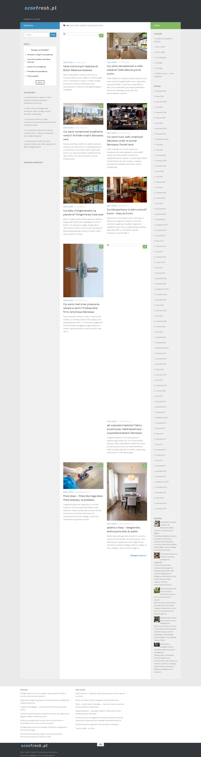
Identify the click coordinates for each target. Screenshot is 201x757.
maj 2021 (159, 252)
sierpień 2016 (161, 493)
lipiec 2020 (160, 305)
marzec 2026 (161, 118)
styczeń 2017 (161, 466)
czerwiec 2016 (161, 503)
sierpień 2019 (161, 353)
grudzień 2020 (161, 278)
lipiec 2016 (160, 498)
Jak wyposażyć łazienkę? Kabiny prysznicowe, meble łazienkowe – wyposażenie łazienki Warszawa (125, 429)
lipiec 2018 (160, 369)
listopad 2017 (161, 412)
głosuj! (40, 82)
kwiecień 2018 (161, 385)
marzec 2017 (161, 455)
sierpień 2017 (161, 428)
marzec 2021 (161, 262)
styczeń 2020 (161, 337)
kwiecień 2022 (161, 193)
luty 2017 (159, 460)
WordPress (33, 755)
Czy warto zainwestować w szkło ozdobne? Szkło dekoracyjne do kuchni (125, 70)
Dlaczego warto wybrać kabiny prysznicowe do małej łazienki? (168, 620)
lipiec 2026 (160, 96)
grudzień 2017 (161, 407)
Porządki (159, 63)
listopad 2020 (161, 284)
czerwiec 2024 (161, 166)
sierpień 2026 (161, 91)
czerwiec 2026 (161, 102)
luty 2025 (159, 150)
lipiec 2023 (160, 171)
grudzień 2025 (161, 128)
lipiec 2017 (160, 434)
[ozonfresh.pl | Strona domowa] (42, 8)
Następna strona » (139, 555)
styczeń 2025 (161, 155)
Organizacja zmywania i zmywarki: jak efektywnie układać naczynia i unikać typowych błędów (165, 527)
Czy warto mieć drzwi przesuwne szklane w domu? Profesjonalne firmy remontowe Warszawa (81, 308)
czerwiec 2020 (161, 310)
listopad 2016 (161, 476)
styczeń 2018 (161, 401)
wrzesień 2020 (161, 294)
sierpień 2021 (161, 236)
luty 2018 (159, 396)
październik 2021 (162, 225)
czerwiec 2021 (161, 246)
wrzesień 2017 (161, 423)
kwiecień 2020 (161, 321)
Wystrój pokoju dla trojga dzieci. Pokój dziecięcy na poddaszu (97, 724)
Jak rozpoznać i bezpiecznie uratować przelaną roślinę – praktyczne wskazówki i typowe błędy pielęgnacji (39, 133)
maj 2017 (159, 444)
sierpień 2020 (161, 300)
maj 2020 (159, 316)
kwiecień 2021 (161, 257)
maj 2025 (159, 145)
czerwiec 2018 (161, 375)
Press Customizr (49, 755)
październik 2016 (162, 482)
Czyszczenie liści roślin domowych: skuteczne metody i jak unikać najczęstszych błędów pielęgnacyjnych (40, 144)
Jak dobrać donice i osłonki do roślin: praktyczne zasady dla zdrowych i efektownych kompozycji (38, 100)
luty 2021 (159, 268)
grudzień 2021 (161, 214)
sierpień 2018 (161, 364)
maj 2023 (159, 177)
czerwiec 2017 (161, 439)
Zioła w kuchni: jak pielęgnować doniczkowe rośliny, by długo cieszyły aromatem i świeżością (37, 111)
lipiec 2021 (160, 241)
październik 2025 (162, 139)
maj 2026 (159, 107)
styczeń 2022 (161, 209)
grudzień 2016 (161, 471)
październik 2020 (162, 289)
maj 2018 (159, 380)
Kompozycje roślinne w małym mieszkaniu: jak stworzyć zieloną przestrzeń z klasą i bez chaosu (40, 122)
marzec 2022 (161, 198)
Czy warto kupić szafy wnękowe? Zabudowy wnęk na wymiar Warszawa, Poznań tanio (125, 140)
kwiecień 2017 (161, 450)
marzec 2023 (161, 182)
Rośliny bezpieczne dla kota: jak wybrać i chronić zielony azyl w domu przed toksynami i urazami (165, 594)
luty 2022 (159, 203)
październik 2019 (162, 348)
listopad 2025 (161, 134)
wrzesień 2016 (161, 487)
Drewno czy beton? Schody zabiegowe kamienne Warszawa (97, 700)
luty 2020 (159, 332)
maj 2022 (159, 187)
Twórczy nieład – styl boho (85, 728)
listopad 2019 (161, 343)
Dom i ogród (68, 63)
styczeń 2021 (161, 273)
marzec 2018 (161, 391)
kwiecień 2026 (161, 112)
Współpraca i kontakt (32, 19)
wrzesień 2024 (161, 161)
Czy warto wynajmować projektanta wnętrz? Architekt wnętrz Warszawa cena (83, 135)
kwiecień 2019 (161, 359)
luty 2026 (159, 123)
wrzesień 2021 (161, 230)
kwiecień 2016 (161, 509)
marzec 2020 (161, 327)
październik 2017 (162, 418)
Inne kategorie (161, 57)
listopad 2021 (161, 219)
